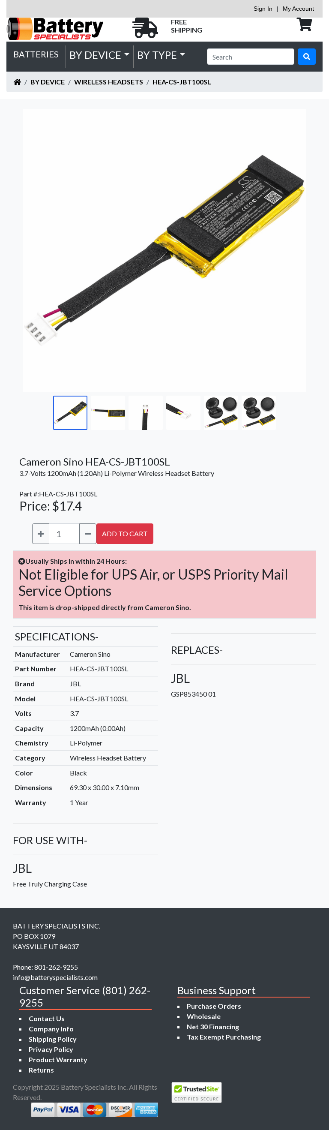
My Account (298, 8)
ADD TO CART (125, 533)
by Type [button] (157, 54)
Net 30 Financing (213, 1026)
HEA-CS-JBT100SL (182, 82)
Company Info (51, 1029)
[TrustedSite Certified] (196, 1092)
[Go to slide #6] (259, 413)
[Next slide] (293, 250)
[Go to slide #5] (221, 413)
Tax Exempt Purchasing (224, 1037)
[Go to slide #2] (108, 413)
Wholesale (204, 1016)
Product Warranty (58, 1059)
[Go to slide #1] (70, 413)
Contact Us (47, 1018)
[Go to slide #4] (183, 413)
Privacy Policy (51, 1049)
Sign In (263, 8)
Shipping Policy (53, 1039)
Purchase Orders (214, 1006)
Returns (41, 1070)
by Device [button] (95, 54)
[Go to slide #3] (146, 413)
